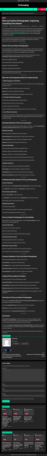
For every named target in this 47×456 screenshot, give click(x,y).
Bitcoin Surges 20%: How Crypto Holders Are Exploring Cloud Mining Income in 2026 (6, 445)
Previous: (11, 355)
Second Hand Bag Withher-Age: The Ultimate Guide (28, 418)
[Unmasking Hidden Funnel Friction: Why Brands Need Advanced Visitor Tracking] (40, 438)
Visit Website (16, 343)
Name (3, 384)
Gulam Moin (5, 26)
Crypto (4, 439)
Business (37, 439)
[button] (2, 9)
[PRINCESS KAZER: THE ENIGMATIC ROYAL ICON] (18, 412)
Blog (15, 439)
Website (3, 393)
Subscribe (43, 9)
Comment (4, 368)
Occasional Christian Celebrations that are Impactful (29, 444)
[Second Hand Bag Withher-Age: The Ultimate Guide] (29, 412)
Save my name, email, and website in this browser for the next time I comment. (18, 398)
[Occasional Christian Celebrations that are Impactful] (29, 438)
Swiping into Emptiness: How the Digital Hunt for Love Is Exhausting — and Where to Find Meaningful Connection (6, 421)
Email (3, 389)
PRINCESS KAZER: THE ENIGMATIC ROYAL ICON (17, 418)
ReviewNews (28, 454)
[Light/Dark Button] (34, 9)
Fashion (4, 17)
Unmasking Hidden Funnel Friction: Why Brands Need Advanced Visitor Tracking (39, 445)
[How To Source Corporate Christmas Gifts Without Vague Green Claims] (18, 438)
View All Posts (25, 343)
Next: (36, 354)
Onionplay (23, 5)
